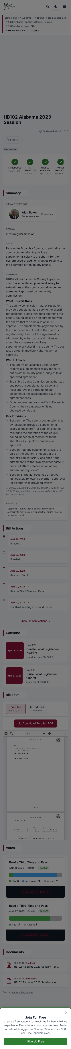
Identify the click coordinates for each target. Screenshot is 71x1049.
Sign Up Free (35, 1041)
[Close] (66, 1012)
